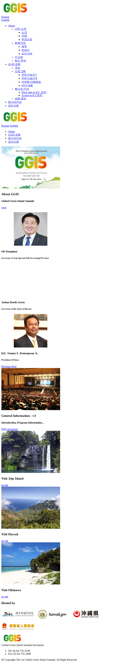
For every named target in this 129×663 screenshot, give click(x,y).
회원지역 (20, 43)
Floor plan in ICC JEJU (34, 92)
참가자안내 (15, 102)
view (4, 207)
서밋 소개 (20, 28)
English (5, 20)
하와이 (26, 50)
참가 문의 (20, 60)
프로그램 (20, 71)
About (11, 25)
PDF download (9, 429)
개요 (17, 67)
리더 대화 (27, 85)
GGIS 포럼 (14, 64)
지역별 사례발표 (31, 81)
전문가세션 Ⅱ (29, 78)
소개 (24, 32)
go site (4, 485)
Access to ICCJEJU (32, 95)
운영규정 (27, 39)
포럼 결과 (20, 98)
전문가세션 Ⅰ (29, 74)
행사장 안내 (22, 89)
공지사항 (13, 105)
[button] (6, 366)
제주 (24, 46)
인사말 (19, 57)
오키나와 (27, 53)
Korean (5, 16)
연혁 (24, 35)
